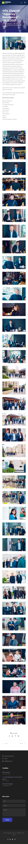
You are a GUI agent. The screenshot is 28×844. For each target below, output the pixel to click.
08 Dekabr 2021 (8, 23)
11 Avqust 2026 (6, 774)
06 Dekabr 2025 (6, 785)
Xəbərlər (18, 25)
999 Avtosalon (6, 772)
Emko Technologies (7, 784)
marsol (18, 23)
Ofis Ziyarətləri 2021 (10, 25)
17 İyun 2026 (5, 780)
